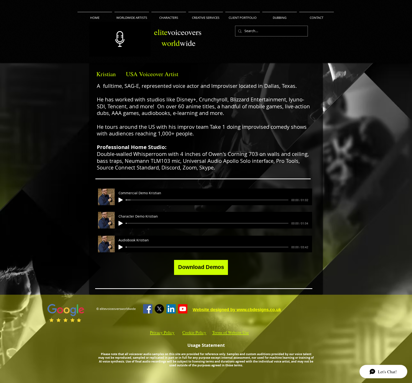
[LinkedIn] (171, 308)
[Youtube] (182, 308)
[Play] (120, 200)
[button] (145, 51)
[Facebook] (147, 308)
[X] (159, 308)
